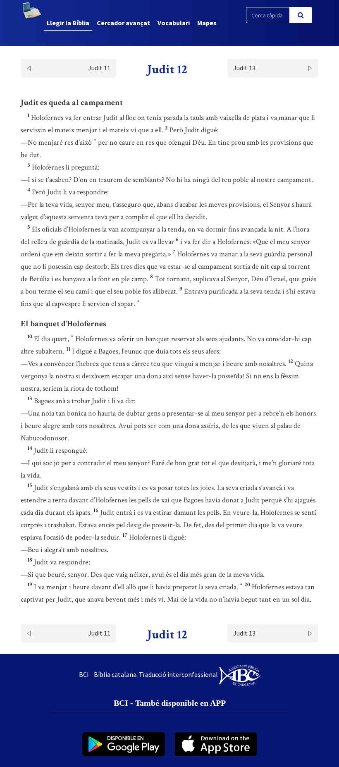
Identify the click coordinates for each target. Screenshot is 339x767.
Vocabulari (174, 23)
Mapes (207, 23)
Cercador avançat (123, 23)
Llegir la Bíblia (68, 23)
